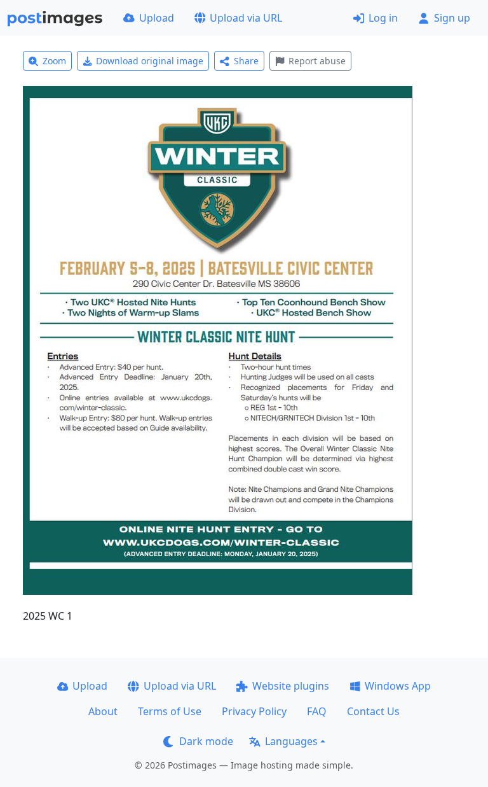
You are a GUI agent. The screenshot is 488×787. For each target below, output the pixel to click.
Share (246, 61)
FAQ (317, 711)
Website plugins (290, 686)
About (103, 711)
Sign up (452, 18)
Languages (291, 741)
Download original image (149, 61)
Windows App (398, 686)
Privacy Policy (254, 711)
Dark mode (206, 741)
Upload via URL (246, 18)
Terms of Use (169, 711)
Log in (383, 18)
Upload (156, 18)
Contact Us (373, 711)
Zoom (54, 61)
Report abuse (317, 61)
